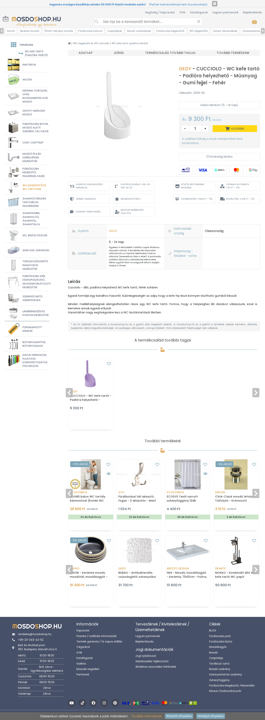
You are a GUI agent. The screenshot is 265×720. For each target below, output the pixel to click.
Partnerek (82, 674)
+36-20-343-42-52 (30, 640)
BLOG (212, 630)
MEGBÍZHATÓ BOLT (130, 198)
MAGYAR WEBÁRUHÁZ (132, 211)
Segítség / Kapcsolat (160, 12)
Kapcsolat (83, 630)
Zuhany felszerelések (225, 30)
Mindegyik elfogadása (210, 716)
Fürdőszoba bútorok (90, 30)
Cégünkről (83, 647)
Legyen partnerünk (225, 12)
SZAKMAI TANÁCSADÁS (88, 211)
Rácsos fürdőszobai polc (225, 691)
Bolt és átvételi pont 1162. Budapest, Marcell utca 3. (37, 647)
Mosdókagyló (218, 647)
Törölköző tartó (219, 664)
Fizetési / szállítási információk (96, 636)
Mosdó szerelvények (139, 30)
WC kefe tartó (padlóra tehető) (130, 43)
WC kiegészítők (199, 30)
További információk (147, 716)
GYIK (182, 12)
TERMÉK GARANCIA (86, 198)
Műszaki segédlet (87, 669)
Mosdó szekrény (219, 669)
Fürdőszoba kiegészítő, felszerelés (232, 685)
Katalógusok (199, 12)
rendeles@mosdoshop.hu (34, 634)
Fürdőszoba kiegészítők (170, 30)
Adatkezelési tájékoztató (152, 661)
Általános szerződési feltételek (155, 667)
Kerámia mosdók (29, 30)
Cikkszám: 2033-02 (192, 93)
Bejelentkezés (252, 12)
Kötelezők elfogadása (179, 716)
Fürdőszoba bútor (220, 641)
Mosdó (213, 652)
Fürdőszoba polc (220, 636)
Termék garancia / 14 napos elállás (99, 641)
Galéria (81, 664)
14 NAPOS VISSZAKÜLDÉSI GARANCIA (89, 186)
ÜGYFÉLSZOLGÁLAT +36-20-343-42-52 (136, 186)
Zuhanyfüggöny (219, 680)
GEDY (185, 69)
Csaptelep (216, 658)
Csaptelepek (114, 30)
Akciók (11, 30)
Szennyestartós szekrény (225, 674)
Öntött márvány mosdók (58, 30)
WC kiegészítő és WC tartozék (91, 43)
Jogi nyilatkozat (145, 656)
